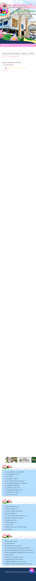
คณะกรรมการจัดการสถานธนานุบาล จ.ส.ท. (16, 516)
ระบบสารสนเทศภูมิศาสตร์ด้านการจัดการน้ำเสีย (17, 548)
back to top (5, 70)
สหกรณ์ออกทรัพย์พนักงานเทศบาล (14, 518)
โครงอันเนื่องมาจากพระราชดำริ (13, 546)
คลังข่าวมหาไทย (9, 555)
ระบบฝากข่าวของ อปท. (11, 495)
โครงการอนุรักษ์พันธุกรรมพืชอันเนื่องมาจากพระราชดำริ (19, 553)
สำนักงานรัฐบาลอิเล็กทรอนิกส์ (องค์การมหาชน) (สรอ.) (19, 550)
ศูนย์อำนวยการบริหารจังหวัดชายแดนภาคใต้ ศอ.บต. (18, 564)
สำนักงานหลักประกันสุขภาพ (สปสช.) (14, 481)
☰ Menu (6, 45)
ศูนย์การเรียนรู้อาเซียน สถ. (12, 507)
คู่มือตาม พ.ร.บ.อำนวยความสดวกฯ (14, 557)
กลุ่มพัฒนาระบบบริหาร (11, 520)
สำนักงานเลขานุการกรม (11, 541)
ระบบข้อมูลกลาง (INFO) (11, 479)
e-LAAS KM (9, 525)
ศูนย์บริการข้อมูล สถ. (11, 522)
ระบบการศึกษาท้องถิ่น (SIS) (12, 488)
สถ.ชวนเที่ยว (8, 529)
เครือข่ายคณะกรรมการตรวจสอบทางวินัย (16, 527)
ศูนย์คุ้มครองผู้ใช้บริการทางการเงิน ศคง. (15, 562)
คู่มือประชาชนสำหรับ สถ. (11, 509)
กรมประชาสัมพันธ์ (10, 544)
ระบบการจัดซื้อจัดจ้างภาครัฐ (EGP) (14, 472)
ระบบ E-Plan (9, 477)
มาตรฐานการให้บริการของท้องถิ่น (14, 511)
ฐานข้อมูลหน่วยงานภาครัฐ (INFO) (14, 559)
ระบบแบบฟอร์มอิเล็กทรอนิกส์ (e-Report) (16, 483)
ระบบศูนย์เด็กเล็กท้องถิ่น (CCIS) (13, 490)
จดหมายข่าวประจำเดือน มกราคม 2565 (16, 67)
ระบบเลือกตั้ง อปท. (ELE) (12, 492)
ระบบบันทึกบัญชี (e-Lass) (12, 474)
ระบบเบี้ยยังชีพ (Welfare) (12, 486)
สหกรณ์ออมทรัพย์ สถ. (11, 513)
